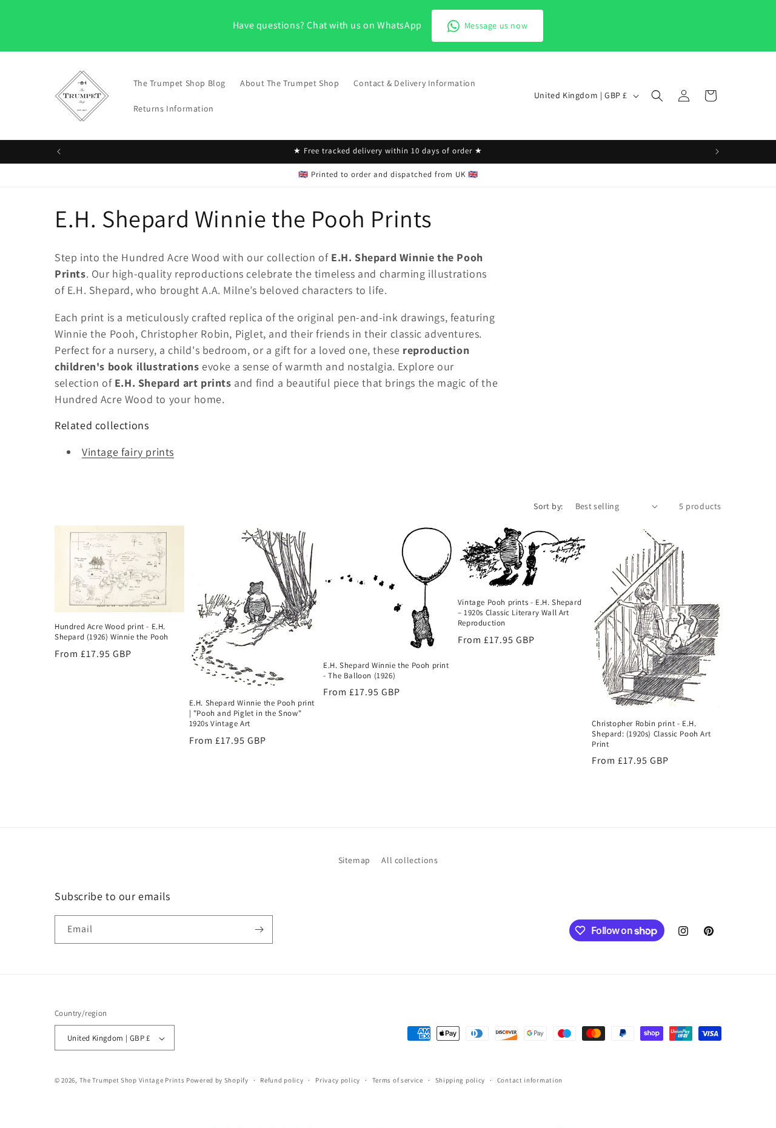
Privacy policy (337, 1080)
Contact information (530, 1080)
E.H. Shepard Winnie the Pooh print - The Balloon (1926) (386, 671)
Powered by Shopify (217, 1080)
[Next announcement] (717, 151)
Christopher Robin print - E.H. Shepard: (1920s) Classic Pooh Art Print (651, 734)
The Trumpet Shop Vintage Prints (132, 1080)
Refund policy (281, 1080)
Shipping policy (460, 1080)
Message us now (495, 25)
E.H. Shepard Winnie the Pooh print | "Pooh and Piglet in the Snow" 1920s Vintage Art (252, 713)
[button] (657, 95)
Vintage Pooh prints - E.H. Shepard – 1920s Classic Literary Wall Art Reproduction (519, 613)
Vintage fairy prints (128, 452)
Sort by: (548, 506)
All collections (409, 860)
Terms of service (397, 1080)
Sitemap (354, 860)
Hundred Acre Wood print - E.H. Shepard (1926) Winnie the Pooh (112, 632)
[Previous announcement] (58, 151)
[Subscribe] (259, 929)
